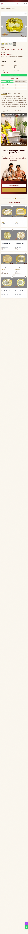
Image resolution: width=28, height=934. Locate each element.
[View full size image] (26, 13)
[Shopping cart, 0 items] (24, 4)
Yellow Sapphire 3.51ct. (6, 290)
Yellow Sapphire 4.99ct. (6, 219)
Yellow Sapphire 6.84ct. (19, 267)
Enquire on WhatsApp (14, 75)
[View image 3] (10, 44)
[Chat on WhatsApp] (26, 927)
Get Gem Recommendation (14, 185)
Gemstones (6, 8)
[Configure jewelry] (13, 212)
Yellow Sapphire (12, 8)
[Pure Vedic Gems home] (5, 4)
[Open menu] (26, 4)
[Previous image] (2, 27)
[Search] (22, 4)
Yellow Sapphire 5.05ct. (19, 219)
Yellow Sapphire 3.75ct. (6, 267)
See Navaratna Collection (14, 189)
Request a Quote (14, 78)
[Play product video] (14, 44)
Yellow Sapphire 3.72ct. (19, 243)
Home (2, 8)
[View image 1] (2, 44)
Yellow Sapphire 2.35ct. (19, 290)
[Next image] (26, 27)
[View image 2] (6, 44)
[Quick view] (13, 209)
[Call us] (26, 923)
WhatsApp (8, 81)
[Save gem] (12, 206)
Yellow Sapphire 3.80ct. (6, 243)
